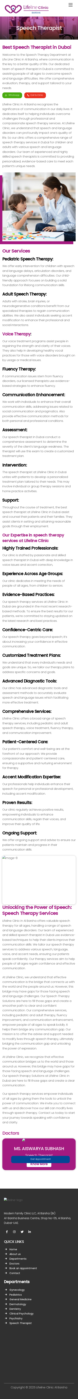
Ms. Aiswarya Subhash (39, 1149)
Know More (39, 1164)
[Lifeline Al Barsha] (26, 13)
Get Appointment (40, 1159)
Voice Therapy (16, 334)
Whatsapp (14, 95)
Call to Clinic (36, 95)
